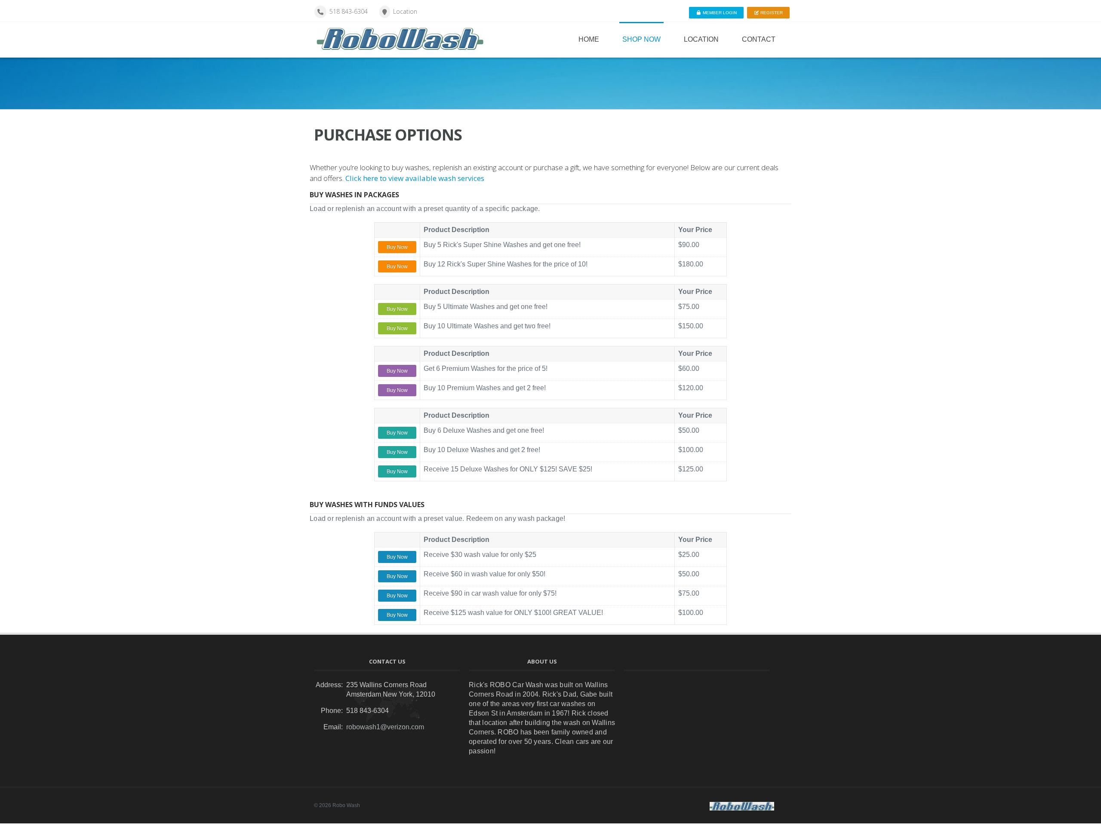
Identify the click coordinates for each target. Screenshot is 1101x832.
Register (771, 12)
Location (405, 11)
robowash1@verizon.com (385, 727)
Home (588, 39)
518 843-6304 (348, 11)
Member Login (719, 12)
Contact (758, 39)
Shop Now (641, 39)
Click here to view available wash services (414, 178)
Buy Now (397, 247)
